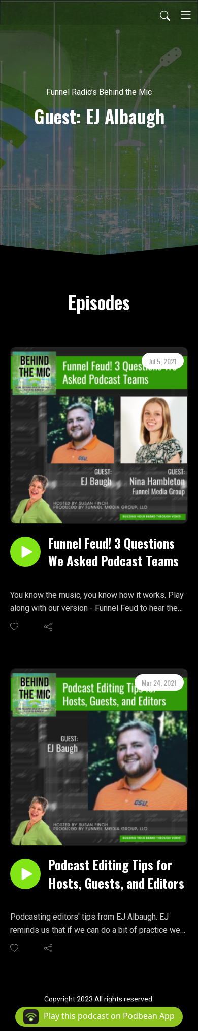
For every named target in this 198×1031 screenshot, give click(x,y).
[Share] (49, 626)
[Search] (165, 15)
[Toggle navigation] (185, 14)
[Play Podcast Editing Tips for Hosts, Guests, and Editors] (25, 874)
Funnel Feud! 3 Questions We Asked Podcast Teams (113, 551)
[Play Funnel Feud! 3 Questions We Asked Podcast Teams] (25, 552)
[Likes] (15, 626)
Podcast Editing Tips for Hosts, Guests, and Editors (116, 873)
